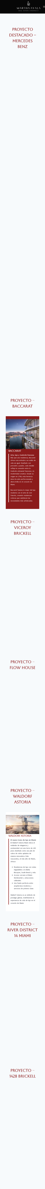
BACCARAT (14, 450)
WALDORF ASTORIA (19, 835)
